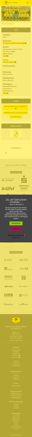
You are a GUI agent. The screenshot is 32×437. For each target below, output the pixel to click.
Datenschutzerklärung (15, 235)
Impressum (16, 237)
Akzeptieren (16, 223)
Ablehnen (16, 229)
